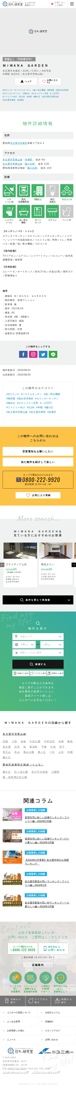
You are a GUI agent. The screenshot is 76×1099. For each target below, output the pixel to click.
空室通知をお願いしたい (38, 451)
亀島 (70, 741)
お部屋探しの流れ (15, 1030)
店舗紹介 (49, 1021)
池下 (62, 746)
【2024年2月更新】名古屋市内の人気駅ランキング (47, 862)
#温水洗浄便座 (62, 90)
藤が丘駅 (30, 163)
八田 (14, 741)
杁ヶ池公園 (21, 771)
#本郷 (29, 97)
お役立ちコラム (52, 1012)
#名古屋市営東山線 (50, 97)
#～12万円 (54, 93)
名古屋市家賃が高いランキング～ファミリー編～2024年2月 (47, 883)
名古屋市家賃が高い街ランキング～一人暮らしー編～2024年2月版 (47, 904)
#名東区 (20, 100)
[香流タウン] (55, 551)
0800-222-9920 (18, 1068)
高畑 (5, 741)
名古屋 (7, 746)
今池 (53, 746)
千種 (44, 746)
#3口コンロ (8, 90)
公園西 (55, 771)
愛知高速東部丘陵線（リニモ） (23, 764)
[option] (20, 565)
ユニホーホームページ (14, 1072)
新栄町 (34, 746)
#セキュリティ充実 (40, 93)
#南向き (26, 93)
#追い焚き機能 (39, 90)
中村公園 (35, 741)
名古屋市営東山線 (12, 159)
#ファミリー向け (10, 97)
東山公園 (28, 752)
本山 (17, 752)
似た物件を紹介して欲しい (38, 462)
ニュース (11, 1039)
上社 (61, 752)
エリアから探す (41, 1001)
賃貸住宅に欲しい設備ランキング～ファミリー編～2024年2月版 (47, 819)
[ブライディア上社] (20, 551)
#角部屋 (50, 90)
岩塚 (23, 741)
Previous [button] (2, 565)
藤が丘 (7, 757)
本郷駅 (28, 159)
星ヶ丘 (42, 752)
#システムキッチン (22, 90)
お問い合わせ (51, 1039)
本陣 (61, 741)
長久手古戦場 (39, 771)
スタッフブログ (52, 1030)
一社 (52, 752)
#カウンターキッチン (12, 93)
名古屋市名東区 (18, 143)
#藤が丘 (36, 97)
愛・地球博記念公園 (15, 777)
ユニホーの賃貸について (19, 1012)
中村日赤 (49, 741)
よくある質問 (13, 1021)
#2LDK (22, 97)
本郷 (70, 752)
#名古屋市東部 (9, 100)
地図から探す (66, 1001)
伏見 (17, 746)
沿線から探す (16, 1001)
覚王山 (7, 752)
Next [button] (74, 565)
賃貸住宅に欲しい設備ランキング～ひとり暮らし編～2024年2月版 (47, 840)
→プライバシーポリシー (44, 1072)
